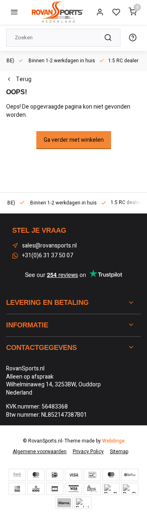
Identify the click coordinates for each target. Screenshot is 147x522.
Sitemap (119, 451)
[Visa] (73, 475)
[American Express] (17, 489)
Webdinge (113, 441)
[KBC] (36, 489)
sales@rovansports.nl (49, 246)
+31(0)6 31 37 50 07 (47, 256)
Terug (23, 79)
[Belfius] (129, 475)
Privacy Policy (88, 451)
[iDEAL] (54, 475)
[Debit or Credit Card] (82, 503)
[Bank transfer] (17, 475)
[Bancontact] (92, 475)
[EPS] (92, 489)
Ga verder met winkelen (74, 140)
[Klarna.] (64, 503)
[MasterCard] (36, 475)
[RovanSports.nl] (57, 12)
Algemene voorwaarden (40, 451)
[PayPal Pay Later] (129, 489)
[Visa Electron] (73, 489)
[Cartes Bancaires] (54, 489)
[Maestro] (111, 475)
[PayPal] (111, 489)
